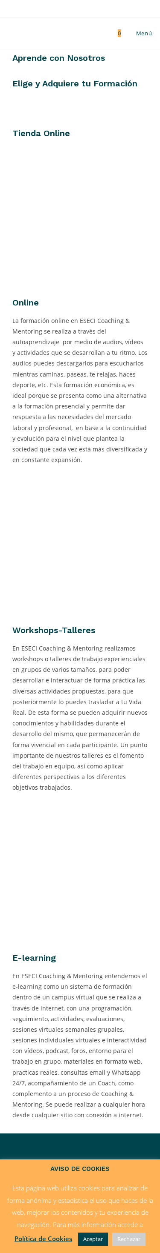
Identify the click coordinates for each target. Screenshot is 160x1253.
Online (25, 302)
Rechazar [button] (128, 1239)
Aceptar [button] (93, 1239)
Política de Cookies (43, 1238)
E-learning (34, 958)
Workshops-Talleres (53, 630)
